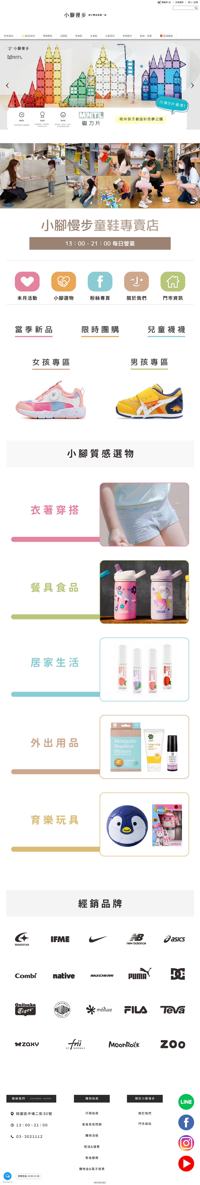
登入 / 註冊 (193, 2)
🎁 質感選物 (166, 36)
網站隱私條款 (100, 1182)
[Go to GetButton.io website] (7, 1182)
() (166, 2)
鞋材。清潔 (146, 36)
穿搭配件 (127, 36)
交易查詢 (179, 2)
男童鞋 (78, 36)
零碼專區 (47, 36)
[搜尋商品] (196, 7)
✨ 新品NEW (28, 36)
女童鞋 (93, 36)
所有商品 (8, 36)
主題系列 (110, 36)
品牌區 (63, 36)
